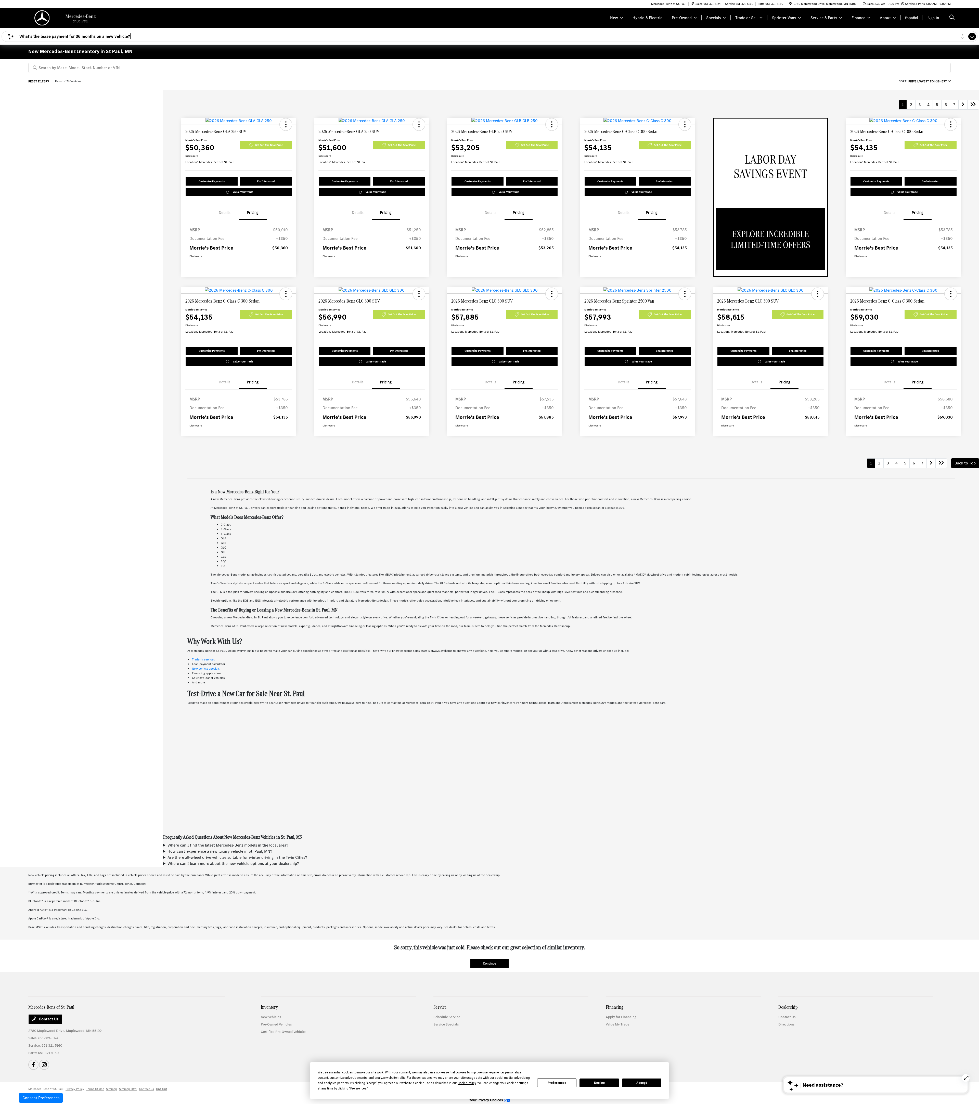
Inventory (269, 1007)
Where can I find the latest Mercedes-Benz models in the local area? (228, 845)
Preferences (557, 1083)
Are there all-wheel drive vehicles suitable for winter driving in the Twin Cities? (237, 857)
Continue (489, 963)
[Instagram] (44, 1065)
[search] (952, 18)
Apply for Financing (621, 1017)
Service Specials (446, 1024)
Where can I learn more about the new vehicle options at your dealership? (233, 863)
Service (440, 1007)
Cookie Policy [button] (467, 1083)
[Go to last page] (973, 105)
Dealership (788, 1007)
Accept (641, 1083)
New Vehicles (271, 1017)
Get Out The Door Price (269, 145)
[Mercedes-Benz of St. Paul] (72, 17)
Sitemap (111, 1089)
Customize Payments (212, 181)
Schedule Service (446, 1017)
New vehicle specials (206, 669)
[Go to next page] (963, 105)
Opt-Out (161, 1089)
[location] (790, 4)
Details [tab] (224, 212)
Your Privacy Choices (486, 1100)
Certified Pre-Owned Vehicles (283, 1031)
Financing (614, 1007)
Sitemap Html (128, 1089)
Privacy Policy (75, 1089)
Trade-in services (203, 659)
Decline (599, 1083)
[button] (285, 124)
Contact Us (48, 1019)
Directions (786, 1024)
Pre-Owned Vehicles (276, 1024)
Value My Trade (617, 1024)
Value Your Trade (243, 192)
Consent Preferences (40, 1097)
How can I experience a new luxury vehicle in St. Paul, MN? (220, 851)
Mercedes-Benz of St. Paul (45, 1089)
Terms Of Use (95, 1089)
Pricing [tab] (253, 212)
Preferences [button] (358, 1088)
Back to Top (965, 463)
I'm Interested (266, 181)
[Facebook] (33, 1065)
